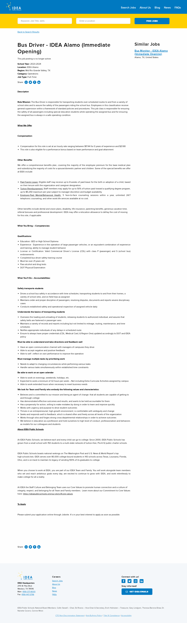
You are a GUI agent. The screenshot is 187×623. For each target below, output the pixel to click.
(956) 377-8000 (28, 591)
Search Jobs (128, 7)
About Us (145, 7)
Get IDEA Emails (138, 591)
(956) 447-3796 (27, 594)
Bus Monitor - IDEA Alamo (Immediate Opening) (151, 52)
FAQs (178, 7)
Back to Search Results (28, 32)
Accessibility (126, 615)
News (167, 7)
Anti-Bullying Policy (94, 615)
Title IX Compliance (111, 615)
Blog (157, 7)
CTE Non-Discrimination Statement (69, 615)
